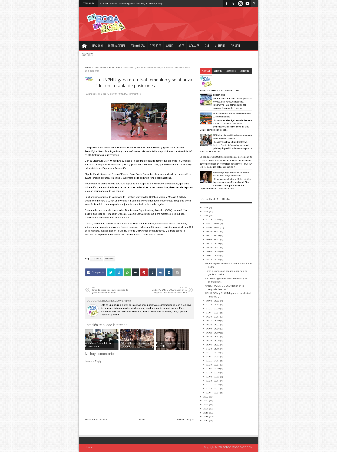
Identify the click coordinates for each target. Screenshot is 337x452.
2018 (206, 416)
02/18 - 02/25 (213, 372)
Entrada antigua (185, 419)
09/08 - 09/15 (213, 251)
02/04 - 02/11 (213, 376)
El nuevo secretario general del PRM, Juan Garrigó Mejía (137, 3)
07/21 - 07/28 (213, 308)
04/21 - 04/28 (213, 352)
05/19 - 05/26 (213, 340)
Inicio (142, 419)
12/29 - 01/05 (213, 219)
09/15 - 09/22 (213, 247)
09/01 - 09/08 (213, 255)
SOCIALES (194, 46)
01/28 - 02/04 (213, 380)
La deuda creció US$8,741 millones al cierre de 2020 (226, 157)
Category (244, 70)
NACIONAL (97, 46)
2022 (206, 400)
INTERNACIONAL (116, 46)
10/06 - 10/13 (213, 239)
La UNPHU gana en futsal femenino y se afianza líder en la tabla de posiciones (143, 82)
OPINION (235, 46)
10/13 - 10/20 (213, 235)
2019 (206, 412)
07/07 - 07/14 (213, 312)
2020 (206, 408)
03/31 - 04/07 (213, 360)
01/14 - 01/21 (213, 388)
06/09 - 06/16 (213, 328)
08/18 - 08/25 (213, 259)
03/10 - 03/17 (213, 364)
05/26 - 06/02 (213, 336)
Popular (206, 70)
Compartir (98, 272)
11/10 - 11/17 (213, 227)
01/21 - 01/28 (213, 384)
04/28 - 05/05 (213, 348)
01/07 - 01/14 (213, 392)
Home (84, 45)
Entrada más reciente (96, 419)
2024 (206, 215)
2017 (206, 420)
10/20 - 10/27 (213, 231)
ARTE (181, 46)
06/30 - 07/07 (213, 316)
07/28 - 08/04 (213, 304)
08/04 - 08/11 (213, 300)
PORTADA (109, 259)
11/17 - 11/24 (213, 223)
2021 (206, 404)
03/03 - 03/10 (213, 368)
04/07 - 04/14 (213, 356)
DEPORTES (155, 46)
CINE (206, 46)
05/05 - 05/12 (213, 344)
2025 (206, 211)
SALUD (169, 46)
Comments (231, 70)
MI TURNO (220, 46)
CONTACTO (87, 54)
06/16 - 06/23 (213, 324)
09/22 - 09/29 (213, 243)
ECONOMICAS (138, 46)
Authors (218, 70)
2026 (206, 207)
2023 (206, 396)
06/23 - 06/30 (213, 320)
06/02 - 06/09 (213, 332)
